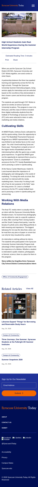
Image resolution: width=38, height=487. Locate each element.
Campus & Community (13, 17)
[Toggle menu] (33, 6)
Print (7, 60)
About (4, 417)
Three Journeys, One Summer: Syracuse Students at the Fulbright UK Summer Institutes (19, 341)
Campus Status (7, 463)
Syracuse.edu (7, 468)
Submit (18, 393)
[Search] (27, 5)
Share (15, 60)
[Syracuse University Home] (13, 5)
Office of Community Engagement (15, 277)
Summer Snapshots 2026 (12, 360)
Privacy (4, 457)
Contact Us (6, 422)
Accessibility (6, 452)
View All (29, 288)
